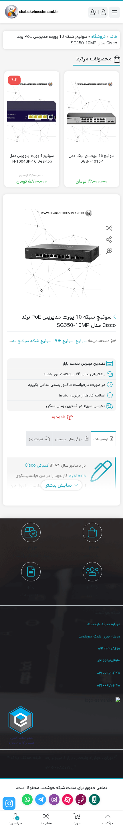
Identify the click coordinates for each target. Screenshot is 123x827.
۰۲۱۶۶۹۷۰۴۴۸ (108, 685)
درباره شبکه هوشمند (103, 624)
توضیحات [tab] (101, 439)
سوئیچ (81, 341)
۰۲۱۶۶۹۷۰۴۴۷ (108, 673)
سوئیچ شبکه (41, 341)
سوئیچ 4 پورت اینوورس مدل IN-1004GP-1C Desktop (31, 158)
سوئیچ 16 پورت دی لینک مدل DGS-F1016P (91, 158)
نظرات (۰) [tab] (36, 439)
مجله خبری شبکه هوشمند (99, 636)
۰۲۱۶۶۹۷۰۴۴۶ (108, 661)
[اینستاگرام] (9, 803)
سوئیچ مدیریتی (15, 341)
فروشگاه (98, 36)
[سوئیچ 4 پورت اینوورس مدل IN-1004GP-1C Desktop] (31, 111)
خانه (113, 36)
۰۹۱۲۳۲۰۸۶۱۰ (109, 649)
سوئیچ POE (63, 341)
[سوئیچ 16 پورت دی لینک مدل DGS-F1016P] (91, 111)
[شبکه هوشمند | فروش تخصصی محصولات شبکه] (31, 12)
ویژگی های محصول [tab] (69, 439)
